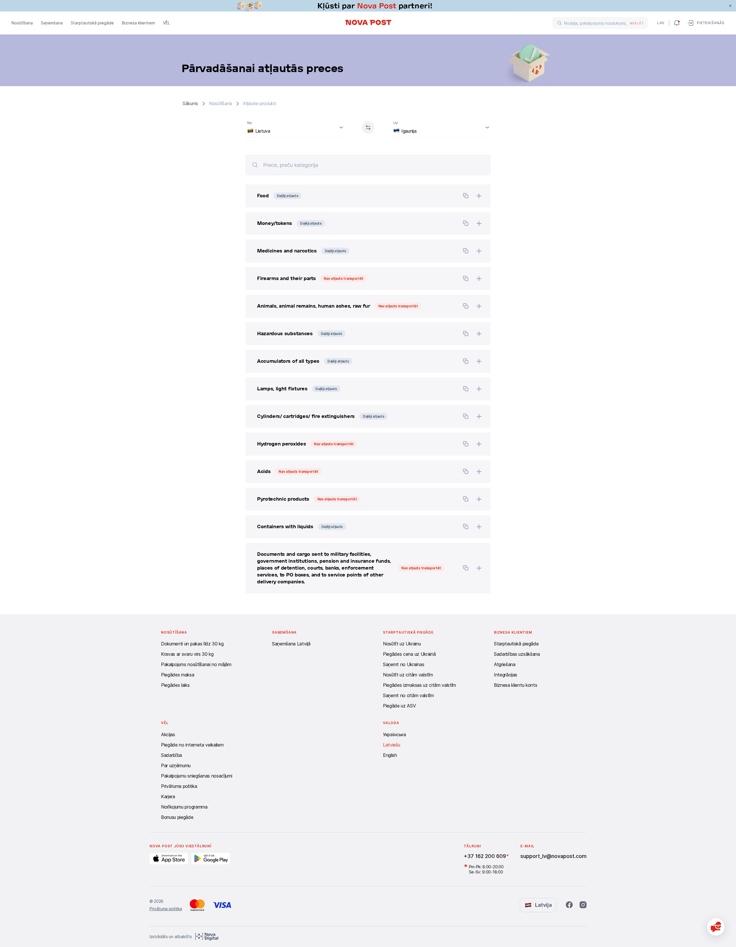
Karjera (168, 796)
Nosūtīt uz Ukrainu (402, 644)
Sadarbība (171, 755)
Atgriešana (504, 664)
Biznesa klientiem (138, 22)
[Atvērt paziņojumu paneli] (677, 23)
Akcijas (168, 734)
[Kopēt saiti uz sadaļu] (466, 196)
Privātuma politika (179, 786)
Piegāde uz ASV (399, 706)
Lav (660, 23)
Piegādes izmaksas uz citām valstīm (419, 685)
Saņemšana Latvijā (291, 644)
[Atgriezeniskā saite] (715, 927)
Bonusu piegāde (177, 817)
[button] (351, 195)
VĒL (166, 22)
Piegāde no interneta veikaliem (192, 745)
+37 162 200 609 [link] (485, 856)
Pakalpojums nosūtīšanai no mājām (196, 664)
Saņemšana (52, 22)
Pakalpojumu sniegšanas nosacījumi (196, 776)
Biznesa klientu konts (515, 685)
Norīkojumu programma (184, 807)
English (390, 755)
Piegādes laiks (175, 685)
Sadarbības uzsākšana (517, 654)
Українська (394, 734)
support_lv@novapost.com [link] (553, 856)
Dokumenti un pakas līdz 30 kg (192, 644)
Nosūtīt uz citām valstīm (408, 675)
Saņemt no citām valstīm (408, 695)
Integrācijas (505, 675)
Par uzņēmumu (176, 765)
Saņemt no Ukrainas (403, 664)
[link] (368, 5)
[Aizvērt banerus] (730, 5)
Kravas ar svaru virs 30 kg (187, 654)
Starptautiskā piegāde (92, 22)
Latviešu (391, 745)
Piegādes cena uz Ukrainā (409, 654)
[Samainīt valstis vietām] (368, 127)
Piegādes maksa (177, 675)
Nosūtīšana (22, 22)
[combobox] (295, 127)
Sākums (190, 103)
